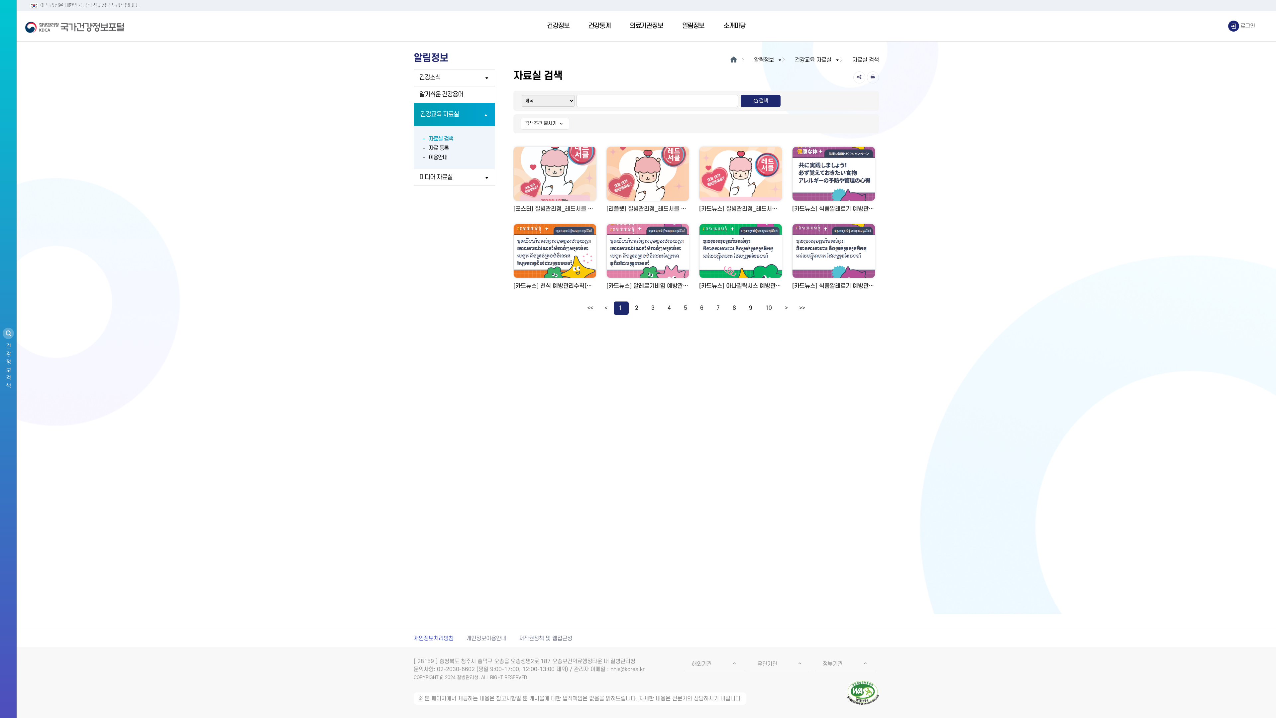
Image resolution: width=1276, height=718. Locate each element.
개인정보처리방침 (434, 639)
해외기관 (702, 664)
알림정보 (693, 26)
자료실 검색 (441, 139)
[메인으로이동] (733, 60)
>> (802, 308)
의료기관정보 (646, 26)
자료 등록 (439, 148)
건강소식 (430, 77)
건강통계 (599, 26)
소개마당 (734, 26)
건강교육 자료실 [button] (813, 60)
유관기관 (767, 664)
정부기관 (833, 664)
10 (768, 308)
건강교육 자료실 (439, 114)
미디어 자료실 (436, 177)
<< (590, 308)
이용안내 (438, 158)
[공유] (859, 77)
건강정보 (558, 26)
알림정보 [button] (764, 60)
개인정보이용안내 (486, 639)
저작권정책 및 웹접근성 (545, 639)
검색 (763, 101)
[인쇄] (873, 77)
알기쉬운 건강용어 (441, 94)
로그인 (1247, 26)
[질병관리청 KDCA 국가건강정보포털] (75, 26)
